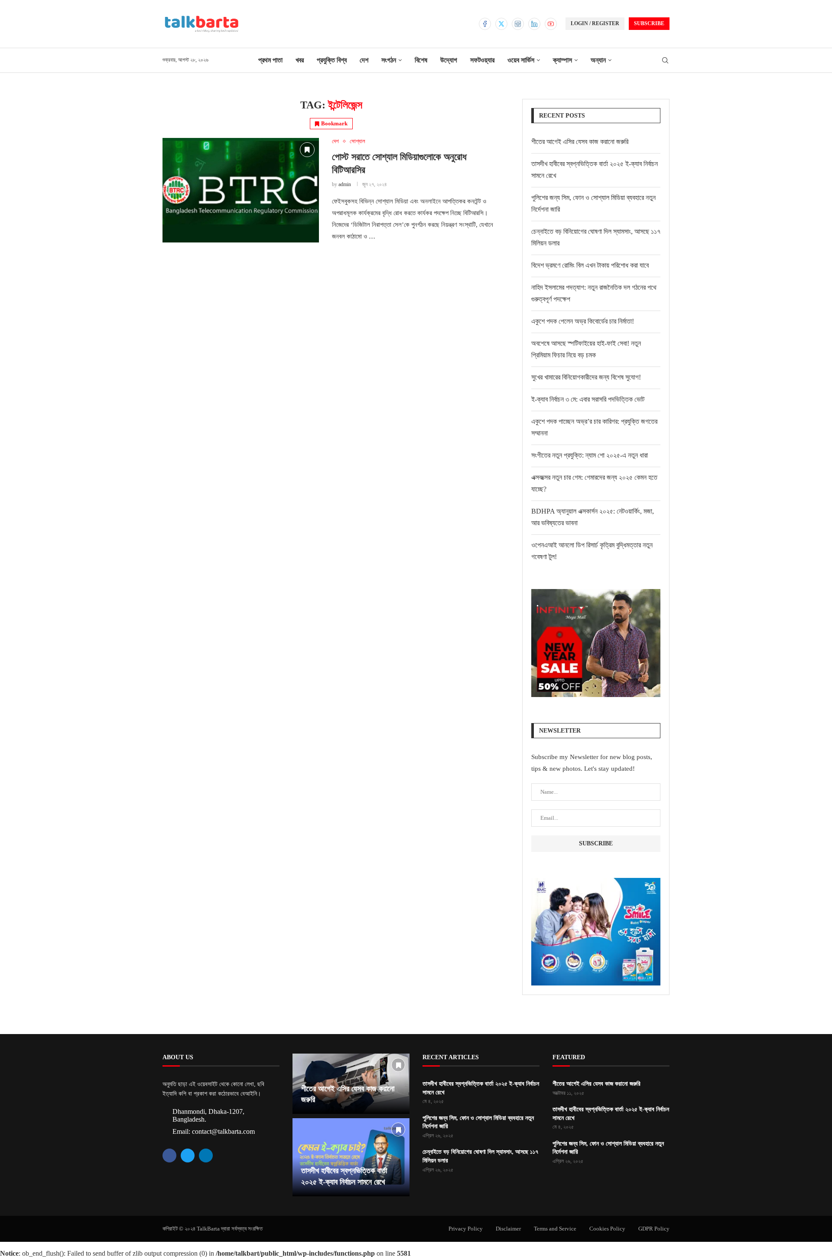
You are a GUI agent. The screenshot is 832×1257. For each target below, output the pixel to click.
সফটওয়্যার (482, 60)
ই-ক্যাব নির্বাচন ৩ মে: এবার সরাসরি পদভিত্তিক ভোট (587, 399)
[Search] (665, 60)
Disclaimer (508, 1228)
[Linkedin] (534, 24)
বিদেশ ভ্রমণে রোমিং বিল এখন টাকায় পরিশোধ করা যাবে (590, 265)
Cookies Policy (607, 1228)
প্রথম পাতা (270, 60)
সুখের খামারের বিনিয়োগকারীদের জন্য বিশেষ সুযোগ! (586, 377)
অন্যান (598, 60)
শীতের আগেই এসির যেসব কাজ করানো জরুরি (579, 141)
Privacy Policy (465, 1228)
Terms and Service (555, 1228)
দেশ (364, 60)
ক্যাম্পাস (562, 60)
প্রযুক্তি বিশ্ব (332, 60)
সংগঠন (388, 60)
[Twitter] (501, 24)
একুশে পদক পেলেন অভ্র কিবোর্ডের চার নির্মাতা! (582, 321)
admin (344, 184)
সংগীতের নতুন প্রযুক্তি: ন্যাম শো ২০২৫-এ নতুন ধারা (589, 455)
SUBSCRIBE (649, 23)
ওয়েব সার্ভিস (520, 60)
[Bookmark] (307, 149)
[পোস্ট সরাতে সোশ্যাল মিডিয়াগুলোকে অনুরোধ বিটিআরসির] (240, 190)
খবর (300, 60)
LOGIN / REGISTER (595, 23)
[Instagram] (518, 24)
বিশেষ (421, 60)
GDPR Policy (654, 1228)
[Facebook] (485, 24)
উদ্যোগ (448, 60)
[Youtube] (551, 24)
